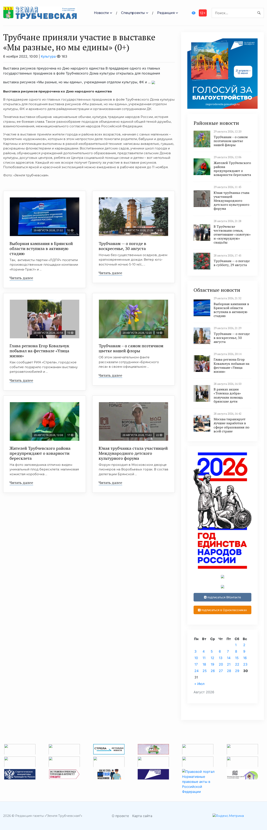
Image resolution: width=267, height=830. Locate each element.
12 (212, 658)
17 (196, 664)
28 (229, 671)
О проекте (120, 816)
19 (212, 664)
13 (220, 658)
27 (221, 671)
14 (228, 658)
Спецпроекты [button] (133, 13)
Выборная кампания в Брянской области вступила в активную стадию (41, 248)
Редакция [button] (166, 13)
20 (221, 664)
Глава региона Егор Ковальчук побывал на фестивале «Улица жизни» (39, 351)
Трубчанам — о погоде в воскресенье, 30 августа (122, 246)
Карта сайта (142, 816)
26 (213, 671)
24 (196, 671)
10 (196, 658)
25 (205, 671)
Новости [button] (101, 13)
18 (204, 664)
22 (237, 664)
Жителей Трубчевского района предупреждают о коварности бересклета (40, 453)
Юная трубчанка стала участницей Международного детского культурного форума (133, 453)
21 (228, 664)
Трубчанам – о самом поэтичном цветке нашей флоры (131, 348)
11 (204, 658)
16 (245, 658)
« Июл (199, 684)
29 (237, 671)
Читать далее (21, 277)
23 (245, 664)
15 (237, 658)
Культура (48, 56)
